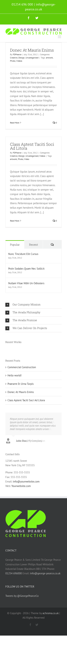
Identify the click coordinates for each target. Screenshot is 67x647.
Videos (19, 60)
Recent (33, 244)
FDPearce (17, 54)
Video (26, 159)
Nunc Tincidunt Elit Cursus (23, 254)
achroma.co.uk (51, 613)
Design (21, 57)
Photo (12, 60)
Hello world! (15, 375)
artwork (49, 57)
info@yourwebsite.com (26, 481)
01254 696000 (13, 573)
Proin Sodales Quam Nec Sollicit (26, 268)
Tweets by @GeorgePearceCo (22, 596)
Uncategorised (32, 57)
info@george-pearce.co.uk (45, 573)
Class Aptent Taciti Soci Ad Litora (32, 146)
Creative (14, 57)
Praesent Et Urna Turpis (21, 383)
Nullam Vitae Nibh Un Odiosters (26, 283)
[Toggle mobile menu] (60, 37)
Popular (15, 244)
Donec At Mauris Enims (32, 50)
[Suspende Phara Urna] (5, 349)
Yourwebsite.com (21, 486)
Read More (14, 122)
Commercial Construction (22, 367)
